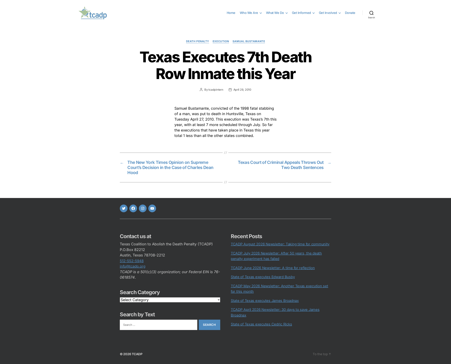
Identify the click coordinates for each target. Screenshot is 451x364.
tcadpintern (215, 89)
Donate (350, 13)
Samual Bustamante (249, 41)
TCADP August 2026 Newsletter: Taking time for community (280, 244)
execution (221, 41)
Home (231, 13)
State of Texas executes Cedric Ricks (261, 324)
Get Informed (301, 13)
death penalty (197, 41)
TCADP (137, 354)
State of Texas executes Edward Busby (263, 277)
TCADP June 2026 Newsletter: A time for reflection (273, 268)
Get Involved (328, 13)
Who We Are (249, 13)
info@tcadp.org (132, 266)
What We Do (275, 13)
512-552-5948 (132, 261)
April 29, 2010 (242, 89)
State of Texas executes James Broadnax (265, 301)
